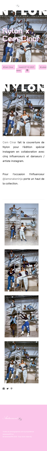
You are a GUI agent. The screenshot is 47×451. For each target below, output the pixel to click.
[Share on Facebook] (4, 389)
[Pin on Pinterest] (11, 389)
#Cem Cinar (8, 67)
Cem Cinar (9, 142)
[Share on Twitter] (8, 389)
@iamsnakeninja (13, 178)
